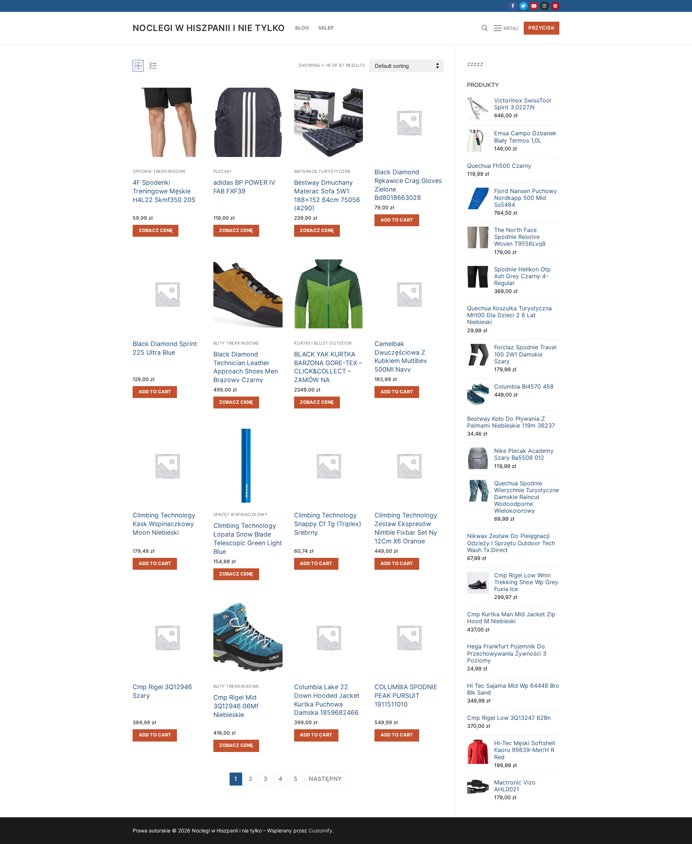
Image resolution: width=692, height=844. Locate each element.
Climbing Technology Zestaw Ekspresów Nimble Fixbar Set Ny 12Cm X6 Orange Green (405, 532)
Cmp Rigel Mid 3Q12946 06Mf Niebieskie (235, 706)
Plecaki (222, 171)
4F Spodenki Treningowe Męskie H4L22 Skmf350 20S (164, 191)
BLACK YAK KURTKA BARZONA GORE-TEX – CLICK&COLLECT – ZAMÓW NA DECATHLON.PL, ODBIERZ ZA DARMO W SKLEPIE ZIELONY (328, 380)
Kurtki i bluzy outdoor (323, 343)
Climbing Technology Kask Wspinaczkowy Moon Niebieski (164, 523)
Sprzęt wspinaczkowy (240, 514)
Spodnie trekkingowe (159, 171)
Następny (325, 778)
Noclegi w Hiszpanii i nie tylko (209, 28)
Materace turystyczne (322, 171)
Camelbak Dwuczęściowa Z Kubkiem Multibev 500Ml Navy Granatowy (400, 361)
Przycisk (541, 28)
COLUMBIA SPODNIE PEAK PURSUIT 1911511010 (406, 695)
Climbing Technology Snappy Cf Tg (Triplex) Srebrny (327, 523)
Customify (320, 830)
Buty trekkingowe (236, 343)
